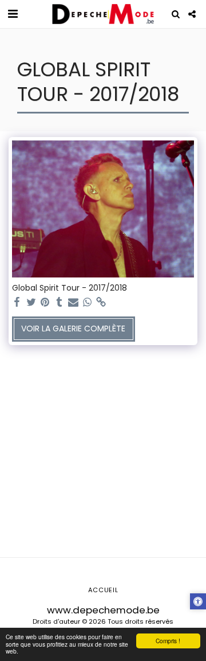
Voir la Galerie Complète (73, 328)
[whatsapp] (87, 302)
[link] (101, 302)
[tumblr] (59, 302)
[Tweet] (31, 302)
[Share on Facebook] (17, 302)
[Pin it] (45, 302)
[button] (12, 14)
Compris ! (168, 640)
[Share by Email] (73, 302)
